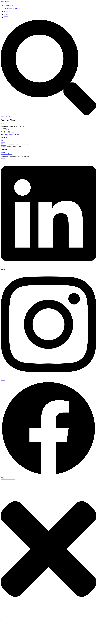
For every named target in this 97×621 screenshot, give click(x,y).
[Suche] (1, 619)
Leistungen (7, 13)
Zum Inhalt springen (5, 1)
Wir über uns (10, 7)
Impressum (4, 152)
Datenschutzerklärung (7, 154)
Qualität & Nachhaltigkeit (14, 8)
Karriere (6, 14)
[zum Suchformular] (48, 115)
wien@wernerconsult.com (12, 134)
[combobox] (8, 478)
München (3, 145)
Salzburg (3, 142)
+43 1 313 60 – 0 (7, 131)
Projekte (6, 11)
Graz (2, 143)
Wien (2, 140)
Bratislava (3, 146)
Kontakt (6, 16)
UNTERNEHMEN (8, 5)
